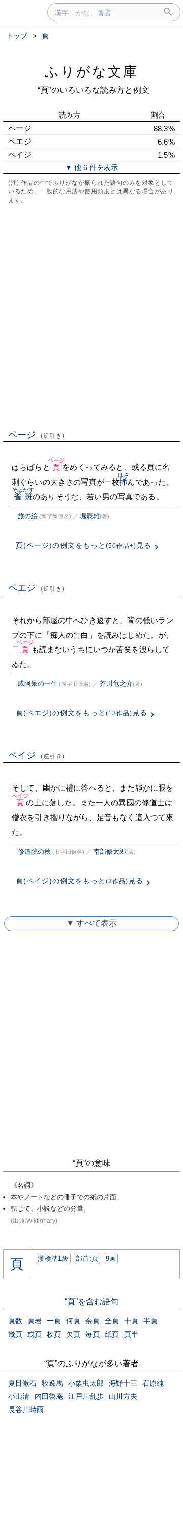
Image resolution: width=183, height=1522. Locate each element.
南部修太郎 (109, 851)
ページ (36, 435)
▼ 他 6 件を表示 (91, 167)
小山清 (18, 1396)
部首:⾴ (87, 1258)
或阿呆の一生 (37, 683)
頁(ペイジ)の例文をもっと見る (79, 881)
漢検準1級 (53, 1258)
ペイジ (36, 755)
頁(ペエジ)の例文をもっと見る (81, 713)
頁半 (131, 1334)
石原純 (153, 1383)
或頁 (34, 1334)
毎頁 (92, 1334)
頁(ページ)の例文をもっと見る (83, 545)
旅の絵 (28, 516)
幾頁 (15, 1334)
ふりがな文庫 (91, 71)
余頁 (92, 1321)
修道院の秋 (34, 851)
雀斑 (23, 496)
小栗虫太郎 (86, 1383)
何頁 (73, 1321)
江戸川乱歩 (86, 1396)
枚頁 (54, 1334)
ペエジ (36, 588)
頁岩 (34, 1321)
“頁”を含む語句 (91, 1301)
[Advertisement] (91, 315)
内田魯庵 (49, 1396)
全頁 (112, 1321)
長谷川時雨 (26, 1409)
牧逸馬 (52, 1383)
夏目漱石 (22, 1383)
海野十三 (123, 1383)
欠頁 (73, 1334)
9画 (111, 1258)
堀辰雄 (90, 516)
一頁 (54, 1321)
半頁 (150, 1321)
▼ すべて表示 (91, 923)
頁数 (15, 1321)
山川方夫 (123, 1396)
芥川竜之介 (116, 683)
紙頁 (112, 1334)
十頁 (131, 1321)
